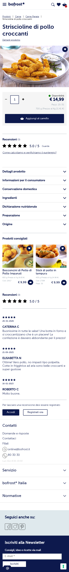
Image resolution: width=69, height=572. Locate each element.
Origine (7, 224)
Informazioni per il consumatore (23, 180)
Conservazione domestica (19, 189)
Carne (18, 16)
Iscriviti (14, 564)
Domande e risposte (15, 433)
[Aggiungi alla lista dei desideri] (65, 49)
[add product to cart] (30, 282)
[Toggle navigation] (4, 4)
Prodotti (6, 16)
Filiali (5, 443)
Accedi (11, 412)
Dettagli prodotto (13, 171)
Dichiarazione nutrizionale (19, 206)
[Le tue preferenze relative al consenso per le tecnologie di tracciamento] (63, 566)
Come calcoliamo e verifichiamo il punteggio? (29, 153)
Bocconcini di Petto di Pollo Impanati (17, 272)
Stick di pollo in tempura (46, 272)
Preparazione (11, 215)
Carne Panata (32, 16)
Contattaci (9, 438)
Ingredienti (9, 198)
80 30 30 (14, 455)
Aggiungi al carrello (37, 118)
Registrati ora (35, 412)
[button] (59, 5)
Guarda (45, 146)
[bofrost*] (17, 4)
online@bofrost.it (19, 449)
